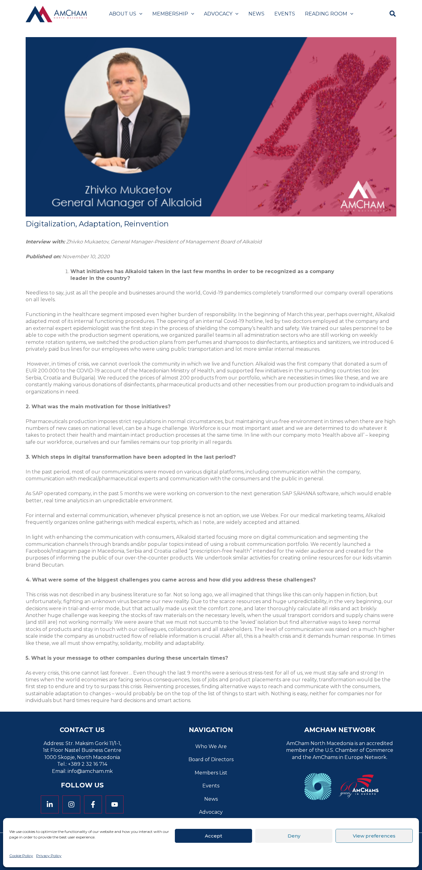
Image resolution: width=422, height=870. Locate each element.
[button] (139, 14)
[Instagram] (71, 804)
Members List (211, 773)
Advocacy (211, 812)
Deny (294, 835)
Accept (213, 835)
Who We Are (211, 746)
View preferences (374, 835)
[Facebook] (93, 804)
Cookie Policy (21, 855)
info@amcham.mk (90, 771)
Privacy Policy (48, 855)
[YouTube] (115, 804)
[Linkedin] (50, 804)
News (211, 799)
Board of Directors (211, 759)
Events (210, 786)
